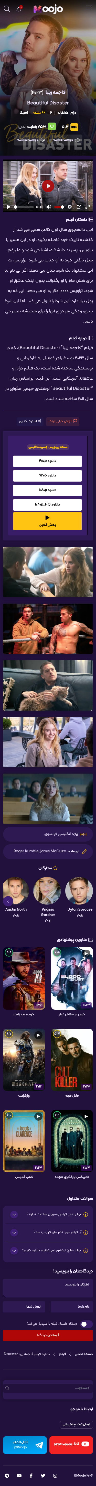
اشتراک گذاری (28, 421)
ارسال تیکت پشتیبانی (76, 1424)
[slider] (24, 207)
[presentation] (88, 901)
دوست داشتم (63, 140)
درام (73, 112)
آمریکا (24, 112)
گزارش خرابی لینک (60, 421)
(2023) (37, 92)
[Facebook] (31, 1476)
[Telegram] (7, 1476)
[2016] (24, 1060)
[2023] (72, 978)
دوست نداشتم (27, 140)
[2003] (72, 1141)
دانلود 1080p (47, 490)
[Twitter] (43, 1476)
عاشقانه (63, 112)
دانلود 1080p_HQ (47, 504)
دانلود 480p (47, 461)
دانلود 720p (47, 475)
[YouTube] (19, 1476)
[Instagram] (55, 1476)
